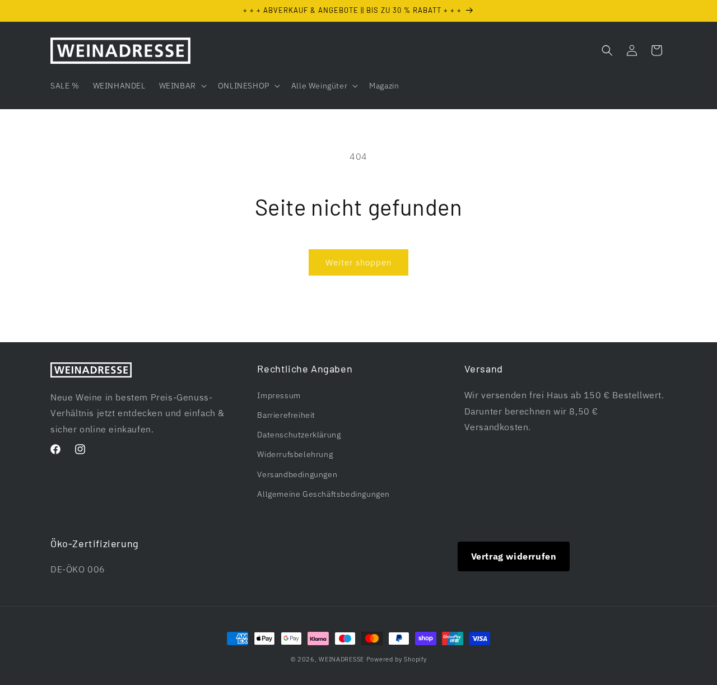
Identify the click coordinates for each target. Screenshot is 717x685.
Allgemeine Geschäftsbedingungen (323, 493)
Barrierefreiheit (286, 414)
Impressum (278, 395)
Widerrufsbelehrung (295, 454)
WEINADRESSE (341, 659)
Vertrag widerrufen (514, 556)
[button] (181, 85)
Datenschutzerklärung (299, 435)
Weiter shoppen (358, 262)
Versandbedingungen (297, 474)
